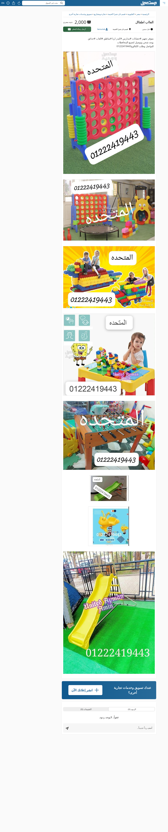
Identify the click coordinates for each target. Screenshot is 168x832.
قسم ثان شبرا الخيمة (116, 14)
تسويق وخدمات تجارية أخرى (80, 14)
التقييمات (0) (86, 709)
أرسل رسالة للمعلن (79, 29)
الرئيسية (145, 14)
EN (2, 2)
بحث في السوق (52, 3)
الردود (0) (132, 709)
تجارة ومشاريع (100, 14)
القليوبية (130, 14)
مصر (138, 14)
